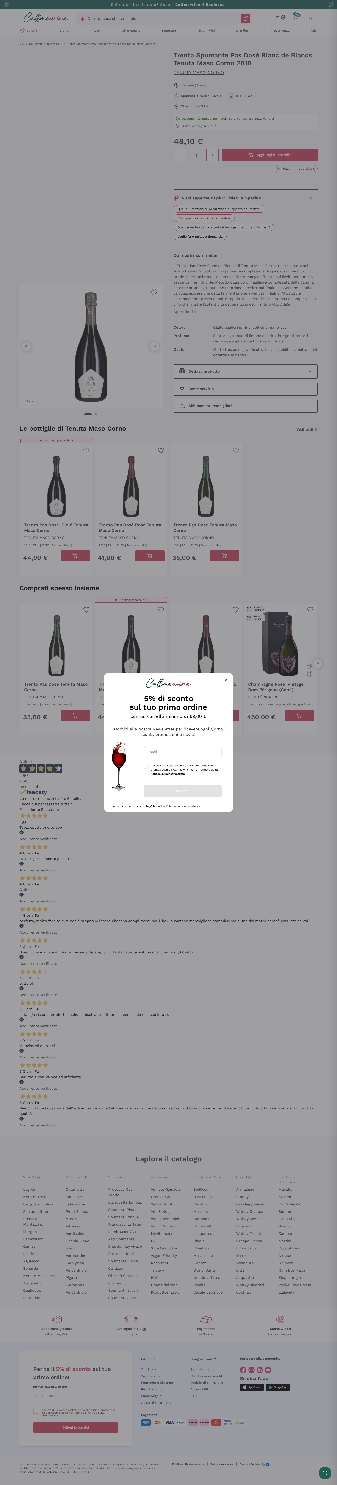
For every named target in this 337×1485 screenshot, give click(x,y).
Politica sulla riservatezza (183, 806)
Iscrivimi (182, 791)
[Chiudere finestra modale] (226, 680)
